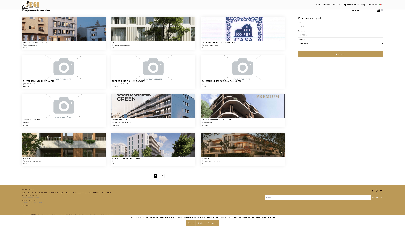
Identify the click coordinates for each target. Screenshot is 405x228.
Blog (363, 5)
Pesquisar (342, 54)
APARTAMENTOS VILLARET (35, 42)
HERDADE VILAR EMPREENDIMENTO (128, 158)
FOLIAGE (205, 158)
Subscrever (377, 198)
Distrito (301, 22)
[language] (381, 5)
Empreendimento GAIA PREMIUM (216, 120)
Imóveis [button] (336, 5)
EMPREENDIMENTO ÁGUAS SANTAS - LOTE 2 (221, 81)
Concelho (301, 31)
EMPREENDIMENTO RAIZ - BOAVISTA (128, 81)
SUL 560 (115, 42)
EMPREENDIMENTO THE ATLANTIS (38, 81)
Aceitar (191, 223)
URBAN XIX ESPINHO (32, 120)
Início (318, 5)
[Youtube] (381, 190)
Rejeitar (201, 223)
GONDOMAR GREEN (121, 120)
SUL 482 (26, 158)
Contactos (372, 5)
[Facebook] (373, 190)
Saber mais (212, 223)
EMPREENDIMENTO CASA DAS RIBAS (218, 42)
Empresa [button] (327, 5)
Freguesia (301, 40)
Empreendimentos (350, 5)
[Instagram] (377, 190)
